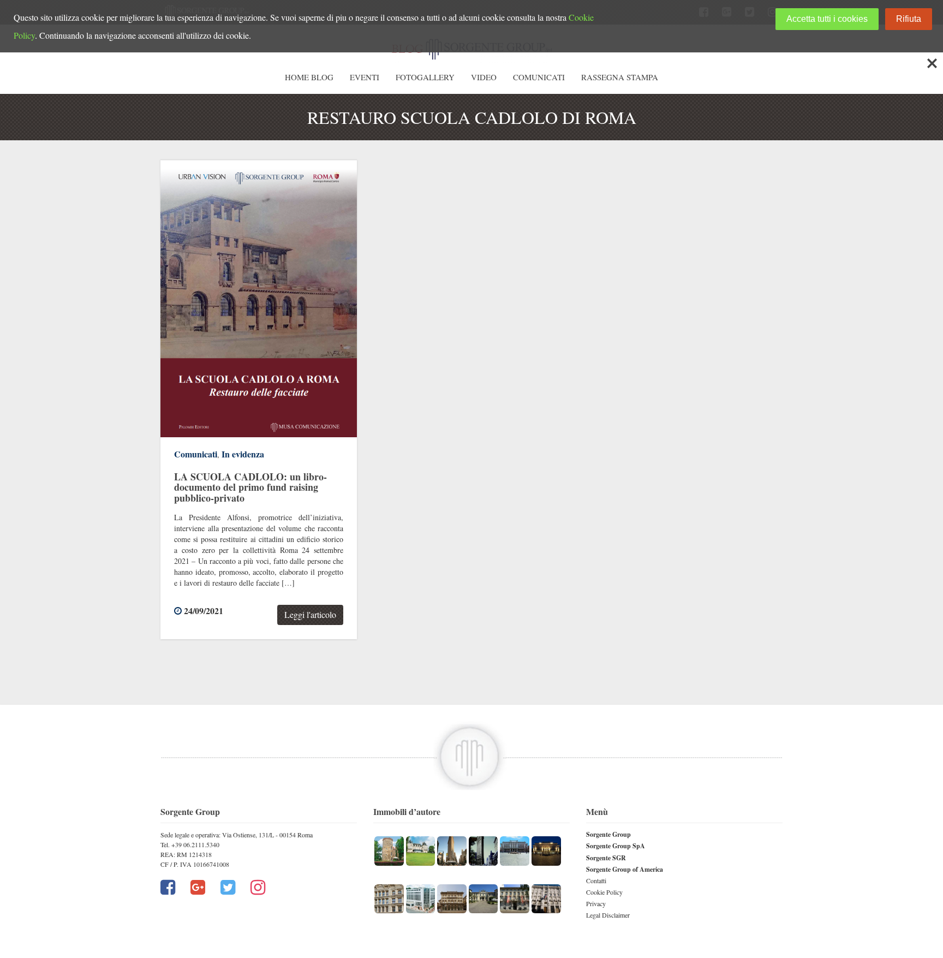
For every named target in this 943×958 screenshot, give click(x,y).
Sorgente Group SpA (615, 845)
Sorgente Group (608, 834)
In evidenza (243, 454)
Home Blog (309, 77)
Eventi (364, 77)
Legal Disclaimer (608, 915)
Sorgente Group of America (624, 869)
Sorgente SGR (606, 857)
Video (484, 77)
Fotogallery (425, 77)
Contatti (596, 880)
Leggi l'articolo (310, 614)
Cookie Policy (604, 892)
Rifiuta (908, 18)
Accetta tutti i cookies (827, 18)
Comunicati (539, 77)
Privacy (596, 903)
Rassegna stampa (619, 77)
